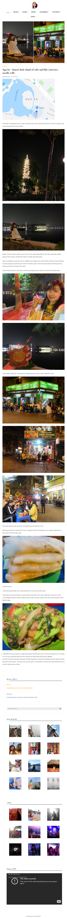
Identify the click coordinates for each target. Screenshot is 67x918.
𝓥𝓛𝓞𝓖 (7, 12)
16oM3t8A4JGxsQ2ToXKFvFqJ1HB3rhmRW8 (20, 688)
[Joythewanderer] (33, 8)
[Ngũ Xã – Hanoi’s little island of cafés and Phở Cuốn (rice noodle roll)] (33, 62)
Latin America (44, 12)
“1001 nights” (56, 12)
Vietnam (4, 66)
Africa (33, 16)
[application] (34, 889)
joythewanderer (6, 76)
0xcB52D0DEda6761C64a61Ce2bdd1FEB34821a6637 (22, 697)
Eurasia (24, 12)
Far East (15, 12)
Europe (33, 12)
